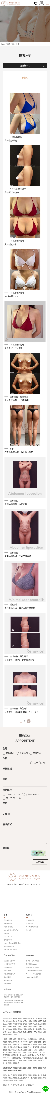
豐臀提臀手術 (8, 940)
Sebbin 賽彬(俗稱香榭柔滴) (12, 943)
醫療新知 (7, 989)
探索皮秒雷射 (30, 920)
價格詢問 (23, 753)
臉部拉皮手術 (8, 920)
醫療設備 (30, 955)
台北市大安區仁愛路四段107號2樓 (25, 884)
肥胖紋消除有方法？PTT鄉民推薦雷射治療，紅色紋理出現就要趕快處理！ (13, 1002)
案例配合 (37, 753)
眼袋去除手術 (8, 937)
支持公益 (7, 1011)
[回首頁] (11, 3)
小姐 (43, 762)
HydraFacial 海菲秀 (32, 977)
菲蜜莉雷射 (7, 977)
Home (3, 44)
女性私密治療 (9, 955)
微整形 (29, 915)
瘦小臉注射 (29, 930)
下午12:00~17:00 (33, 794)
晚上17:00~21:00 (14, 798)
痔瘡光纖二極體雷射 (32, 967)
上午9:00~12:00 (13, 794)
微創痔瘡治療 (8, 967)
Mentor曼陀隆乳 (9, 946)
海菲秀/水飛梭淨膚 (32, 927)
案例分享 (10, 44)
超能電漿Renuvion (32, 964)
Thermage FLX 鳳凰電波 (33, 974)
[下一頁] (29, 721)
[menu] (47, 3)
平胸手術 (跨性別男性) (11, 950)
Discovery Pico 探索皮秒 (34, 971)
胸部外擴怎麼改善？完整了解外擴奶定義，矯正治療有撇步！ (13, 996)
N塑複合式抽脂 (8, 927)
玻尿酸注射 (29, 923)
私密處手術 (7, 971)
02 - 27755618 (35, 3)
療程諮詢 (10, 753)
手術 (5, 915)
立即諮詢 (40, 861)
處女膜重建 (7, 984)
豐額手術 (6, 933)
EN (42, 3)
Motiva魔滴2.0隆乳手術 (11, 930)
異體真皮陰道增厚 (9, 974)
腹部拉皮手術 (8, 923)
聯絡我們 (17, 1011)
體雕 (17, 44)
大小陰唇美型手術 (9, 964)
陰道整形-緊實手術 (9, 961)
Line (45, 1089)
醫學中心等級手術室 (32, 961)
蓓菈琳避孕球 (8, 980)
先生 (36, 762)
